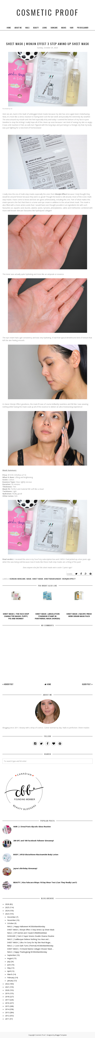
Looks (44, 27)
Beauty (36, 27)
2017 (7, 1000)
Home (9, 27)
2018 (7, 996)
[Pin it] (90, 574)
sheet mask (37, 579)
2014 (7, 1009)
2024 (7, 910)
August (10, 958)
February (10, 977)
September (11, 955)
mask (28, 579)
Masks (63, 27)
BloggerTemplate (61, 1035)
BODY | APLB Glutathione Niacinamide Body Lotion (35, 854)
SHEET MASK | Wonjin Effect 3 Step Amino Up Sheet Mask (30, 930)
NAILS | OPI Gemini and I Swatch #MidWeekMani (27, 933)
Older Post (86, 684)
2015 (7, 1006)
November (11, 920)
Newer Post (8, 684)
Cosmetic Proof (47, 12)
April (9, 971)
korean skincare (17, 579)
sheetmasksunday (52, 579)
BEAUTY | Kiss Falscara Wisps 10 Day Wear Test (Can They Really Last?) (45, 882)
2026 (7, 904)
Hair (71, 27)
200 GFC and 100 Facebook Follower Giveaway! (33, 840)
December (11, 917)
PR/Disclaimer (82, 27)
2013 (7, 1012)
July (8, 961)
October (10, 923)
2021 (7, 987)
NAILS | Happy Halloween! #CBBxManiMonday (26, 926)
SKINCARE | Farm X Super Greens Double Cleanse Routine (30, 936)
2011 (7, 1019)
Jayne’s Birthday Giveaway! (25, 868)
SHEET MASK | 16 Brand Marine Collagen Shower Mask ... (30, 949)
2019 (7, 993)
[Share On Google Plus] (86, 574)
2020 (7, 990)
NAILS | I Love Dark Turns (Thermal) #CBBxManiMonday (30, 945)
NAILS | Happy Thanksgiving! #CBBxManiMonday (27, 952)
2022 (7, 984)
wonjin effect (69, 579)
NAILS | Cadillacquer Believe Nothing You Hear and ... (28, 939)
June (9, 965)
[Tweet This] (76, 574)
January (10, 980)
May (9, 968)
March (9, 974)
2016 (7, 1003)
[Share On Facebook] (81, 574)
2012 (7, 1016)
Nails (27, 27)
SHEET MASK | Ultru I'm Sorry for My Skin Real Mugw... (29, 942)
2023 (7, 914)
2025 (7, 907)
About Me (18, 27)
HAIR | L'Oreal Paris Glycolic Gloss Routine (32, 826)
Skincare (54, 27)
